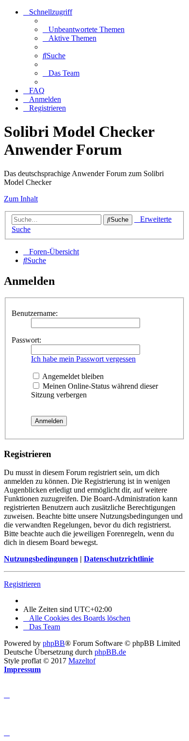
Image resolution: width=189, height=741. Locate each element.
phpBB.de (110, 652)
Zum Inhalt (21, 199)
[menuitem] (84, 29)
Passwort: (26, 340)
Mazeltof (81, 661)
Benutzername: (35, 313)
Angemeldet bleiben (72, 376)
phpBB (54, 643)
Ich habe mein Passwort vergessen (83, 359)
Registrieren (22, 584)
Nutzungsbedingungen (41, 559)
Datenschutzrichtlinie (119, 559)
